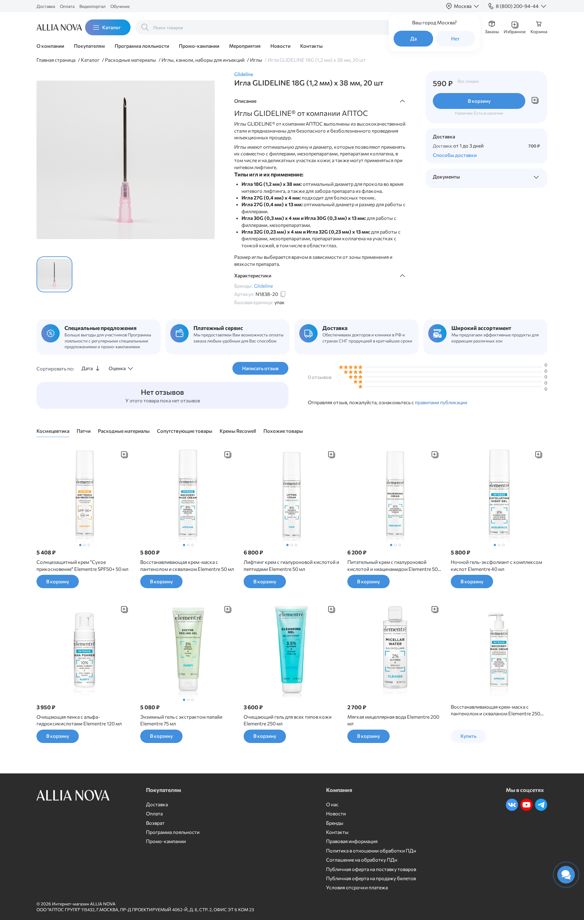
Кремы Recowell (238, 431)
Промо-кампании (199, 46)
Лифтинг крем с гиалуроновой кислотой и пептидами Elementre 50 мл (291, 565)
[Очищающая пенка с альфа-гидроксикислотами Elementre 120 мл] (84, 649)
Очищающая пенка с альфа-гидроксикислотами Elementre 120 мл (79, 720)
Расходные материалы (124, 431)
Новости (280, 46)
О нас (332, 804)
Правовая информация (351, 841)
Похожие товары (283, 431)
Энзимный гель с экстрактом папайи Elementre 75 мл (181, 720)
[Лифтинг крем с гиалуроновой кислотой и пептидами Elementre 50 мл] (292, 494)
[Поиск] (145, 27)
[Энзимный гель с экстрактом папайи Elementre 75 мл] (188, 649)
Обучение (120, 6)
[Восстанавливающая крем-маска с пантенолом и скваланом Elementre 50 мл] (188, 494)
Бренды (334, 823)
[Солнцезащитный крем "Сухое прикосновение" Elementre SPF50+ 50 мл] (84, 494)
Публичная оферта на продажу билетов (371, 878)
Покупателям (89, 46)
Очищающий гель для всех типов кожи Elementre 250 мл (288, 720)
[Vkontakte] (512, 805)
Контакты (311, 46)
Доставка (45, 6)
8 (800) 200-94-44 (517, 6)
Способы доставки (455, 155)
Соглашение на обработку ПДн (361, 860)
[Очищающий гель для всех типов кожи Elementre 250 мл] (292, 649)
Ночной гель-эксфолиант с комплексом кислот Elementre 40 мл (496, 565)
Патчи (84, 431)
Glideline (243, 74)
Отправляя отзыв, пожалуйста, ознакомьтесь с (387, 402)
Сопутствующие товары (184, 431)
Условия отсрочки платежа (357, 887)
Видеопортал (92, 6)
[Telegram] (541, 805)
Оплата (67, 6)
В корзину (479, 101)
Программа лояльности (142, 46)
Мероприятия (245, 46)
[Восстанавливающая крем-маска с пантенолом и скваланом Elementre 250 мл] (499, 649)
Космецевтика (52, 431)
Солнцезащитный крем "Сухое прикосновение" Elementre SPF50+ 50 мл (82, 565)
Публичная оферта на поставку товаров (371, 869)
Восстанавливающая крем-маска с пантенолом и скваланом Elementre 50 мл (187, 565)
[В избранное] (124, 455)
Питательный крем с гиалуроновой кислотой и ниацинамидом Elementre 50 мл (392, 565)
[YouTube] (526, 805)
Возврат (155, 823)
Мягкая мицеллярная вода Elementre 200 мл (393, 720)
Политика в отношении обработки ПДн (371, 850)
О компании (50, 46)
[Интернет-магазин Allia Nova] (54, 27)
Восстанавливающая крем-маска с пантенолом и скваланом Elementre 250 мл (495, 710)
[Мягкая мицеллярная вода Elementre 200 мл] (395, 649)
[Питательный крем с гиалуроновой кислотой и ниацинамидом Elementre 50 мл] (395, 494)
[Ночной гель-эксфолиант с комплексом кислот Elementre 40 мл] (499, 494)
